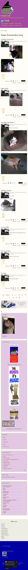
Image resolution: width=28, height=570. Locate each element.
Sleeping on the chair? (7, 468)
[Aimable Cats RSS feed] (8, 21)
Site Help (11, 23)
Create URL (5, 442)
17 (15, 295)
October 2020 (5, 461)
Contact (4, 439)
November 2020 (6, 457)
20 (25, 295)
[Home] (6, 7)
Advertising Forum (17, 428)
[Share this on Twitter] (17, 80)
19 (22, 295)
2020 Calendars (6, 491)
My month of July (6, 464)
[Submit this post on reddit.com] (15, 80)
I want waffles (5, 227)
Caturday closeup (6, 190)
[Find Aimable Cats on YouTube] (4, 21)
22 (13, 297)
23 (16, 297)
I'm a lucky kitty (6, 251)
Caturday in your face (7, 39)
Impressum (11, 25)
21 (9, 297)
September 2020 (6, 462)
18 (18, 295)
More (25, 470)
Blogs (20, 23)
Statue (4, 456)
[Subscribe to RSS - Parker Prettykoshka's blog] (1, 311)
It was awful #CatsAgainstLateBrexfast (10, 459)
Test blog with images (7, 122)
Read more (7, 81)
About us (6, 23)
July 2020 (5, 467)
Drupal (8, 546)
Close (16, 561)
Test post (3, 273)
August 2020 (5, 465)
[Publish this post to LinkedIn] (13, 80)
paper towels (4, 88)
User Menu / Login (18, 25)
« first (3, 295)
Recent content (6, 446)
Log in (18, 82)
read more (7, 568)
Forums (16, 23)
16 (12, 295)
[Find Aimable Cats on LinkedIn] (6, 21)
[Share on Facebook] (11, 80)
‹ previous (7, 295)
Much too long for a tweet (8, 454)
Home (2, 23)
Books (4, 437)
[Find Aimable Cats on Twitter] (2, 21)
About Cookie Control (6, 562)
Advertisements (4, 25)
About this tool (15, 566)
